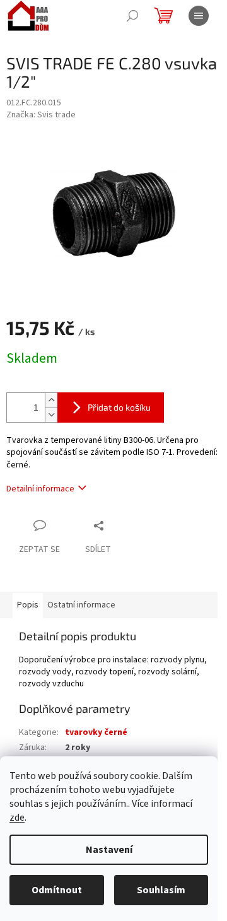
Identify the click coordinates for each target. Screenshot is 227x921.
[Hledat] (132, 15)
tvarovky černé (96, 732)
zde (17, 817)
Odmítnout (57, 890)
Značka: (41, 115)
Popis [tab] (27, 605)
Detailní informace (40, 489)
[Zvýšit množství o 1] (51, 400)
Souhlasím (161, 890)
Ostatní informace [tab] (81, 605)
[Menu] (198, 15)
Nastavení (109, 850)
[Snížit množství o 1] (51, 415)
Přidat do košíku (119, 407)
